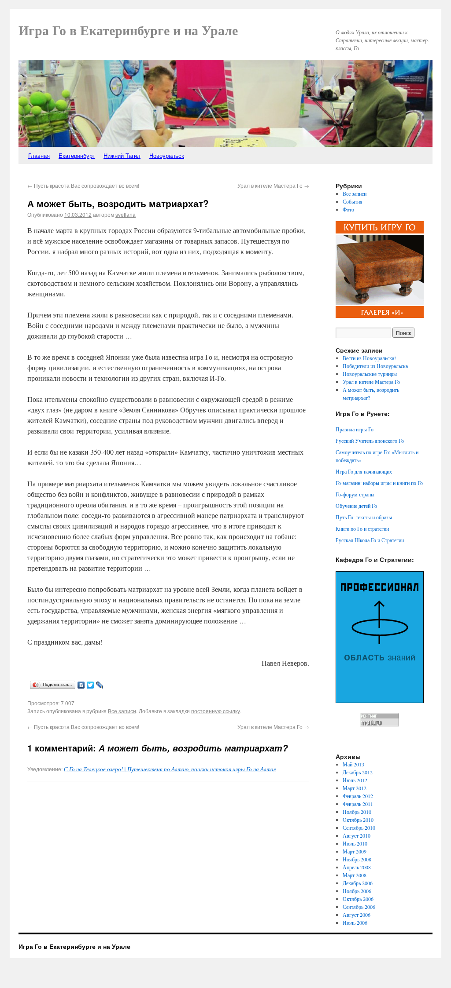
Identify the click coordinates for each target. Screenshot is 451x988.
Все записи (122, 711)
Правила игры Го (354, 429)
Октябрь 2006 (358, 898)
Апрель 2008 (357, 867)
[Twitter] (90, 685)
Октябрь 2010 (358, 819)
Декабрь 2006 (358, 882)
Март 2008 (354, 875)
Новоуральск (166, 155)
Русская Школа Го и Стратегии (370, 539)
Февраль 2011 (358, 803)
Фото (348, 209)
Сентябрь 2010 (359, 827)
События (352, 201)
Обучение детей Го (356, 505)
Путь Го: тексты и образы (364, 517)
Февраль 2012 (358, 795)
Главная (39, 155)
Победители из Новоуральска (375, 365)
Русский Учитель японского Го (370, 440)
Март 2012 (354, 787)
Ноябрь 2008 (357, 859)
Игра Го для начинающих (364, 471)
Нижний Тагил (122, 155)
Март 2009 (354, 851)
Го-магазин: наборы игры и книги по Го (379, 482)
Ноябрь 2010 (357, 811)
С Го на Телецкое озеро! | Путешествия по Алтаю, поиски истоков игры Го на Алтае (170, 769)
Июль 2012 (355, 780)
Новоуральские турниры (370, 373)
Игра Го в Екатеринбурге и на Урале (128, 30)
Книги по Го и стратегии (362, 528)
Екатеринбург (77, 155)
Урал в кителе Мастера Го (273, 185)
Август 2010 (356, 835)
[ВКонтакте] (81, 685)
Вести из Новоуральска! (369, 357)
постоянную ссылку (215, 711)
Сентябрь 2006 (359, 906)
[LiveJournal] (99, 685)
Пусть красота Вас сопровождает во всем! (83, 185)
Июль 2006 (355, 922)
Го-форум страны (355, 494)
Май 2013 (353, 764)
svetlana (125, 214)
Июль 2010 (355, 843)
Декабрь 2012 (358, 772)
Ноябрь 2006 (357, 890)
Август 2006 (356, 914)
